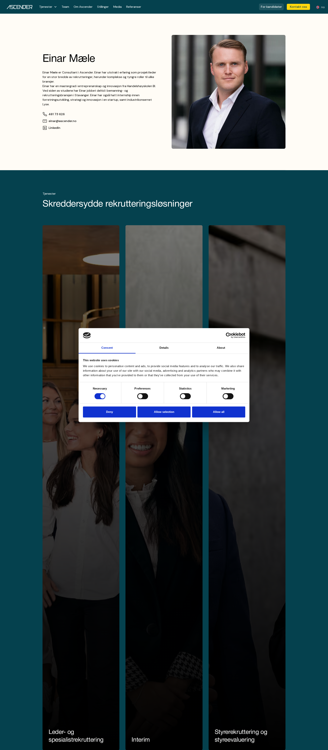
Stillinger (103, 7)
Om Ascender (83, 7)
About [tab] (221, 347)
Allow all (218, 412)
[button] (48, 7)
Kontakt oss (298, 7)
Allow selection (164, 412)
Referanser (133, 7)
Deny (109, 412)
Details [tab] (164, 347)
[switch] (142, 396)
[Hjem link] (19, 7)
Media (117, 7)
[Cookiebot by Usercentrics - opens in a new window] (228, 335)
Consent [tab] (107, 347)
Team (65, 7)
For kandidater (271, 7)
